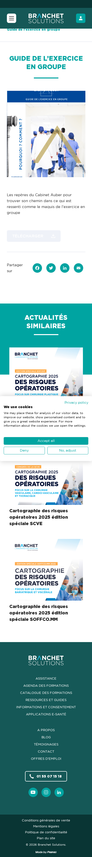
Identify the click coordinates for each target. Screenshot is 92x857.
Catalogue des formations (46, 692)
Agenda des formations (46, 685)
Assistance (46, 678)
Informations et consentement (46, 707)
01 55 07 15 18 (49, 776)
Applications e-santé (46, 714)
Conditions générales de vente (46, 820)
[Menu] (11, 18)
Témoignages (46, 744)
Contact (46, 751)
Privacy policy (76, 402)
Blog (46, 737)
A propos (46, 730)
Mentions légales (46, 826)
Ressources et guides (46, 700)
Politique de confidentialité (46, 832)
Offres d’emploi (46, 758)
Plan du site (46, 838)
